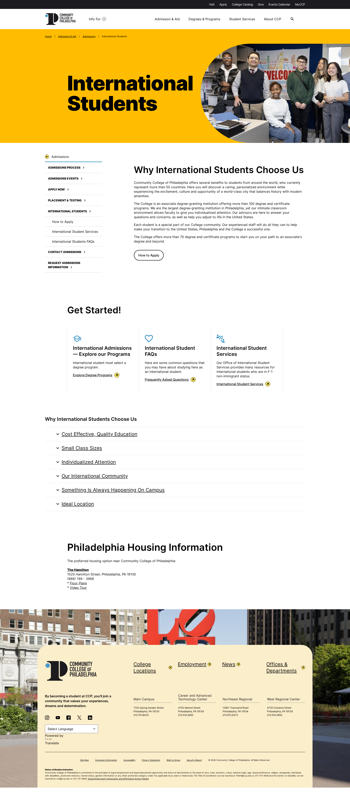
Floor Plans (78, 583)
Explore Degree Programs (92, 375)
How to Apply (148, 255)
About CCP (272, 19)
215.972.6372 (230, 715)
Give (261, 4)
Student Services (242, 19)
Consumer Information (106, 760)
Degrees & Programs (204, 19)
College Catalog (242, 4)
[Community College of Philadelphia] (60, 19)
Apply (223, 4)
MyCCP (300, 4)
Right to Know (173, 760)
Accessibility (130, 760)
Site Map (84, 760)
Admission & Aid (167, 19)
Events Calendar (279, 4)
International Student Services (240, 384)
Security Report (194, 760)
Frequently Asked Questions (167, 379)
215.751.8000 (141, 715)
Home (48, 36)
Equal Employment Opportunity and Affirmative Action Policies (118, 778)
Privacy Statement (151, 760)
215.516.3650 (185, 715)
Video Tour (78, 588)
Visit (211, 4)
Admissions (89, 36)
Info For (95, 19)
